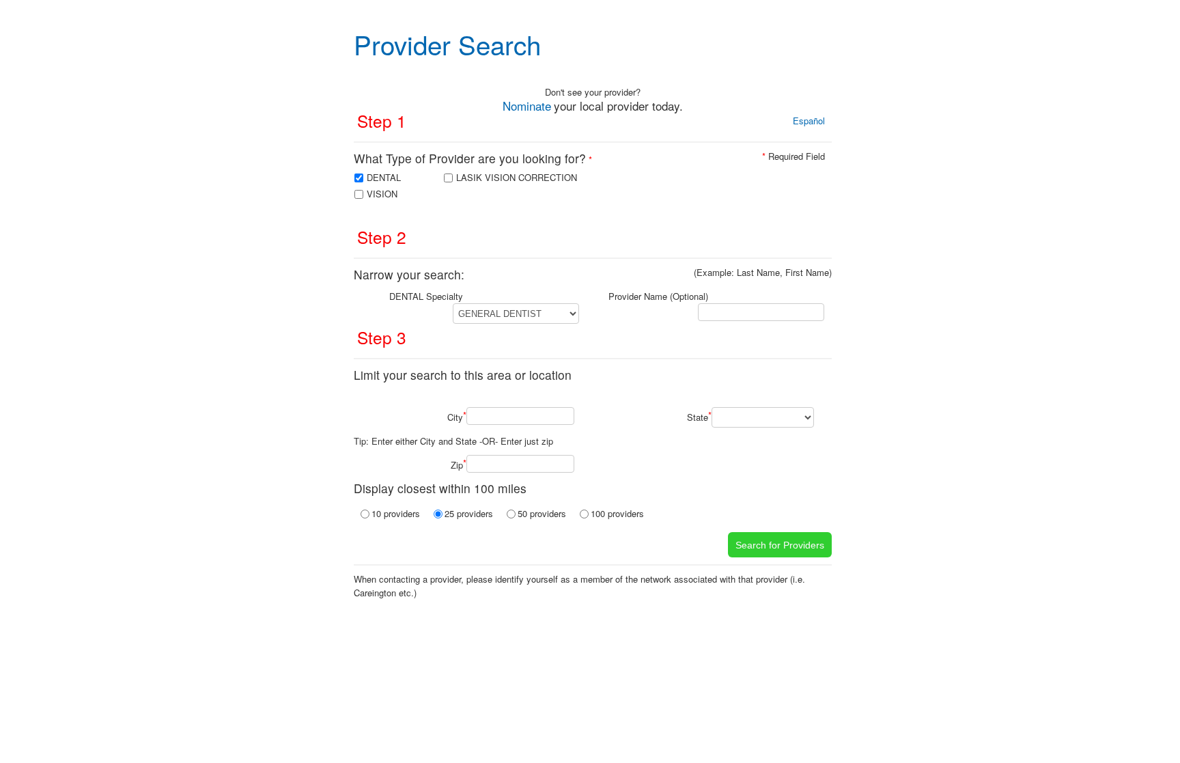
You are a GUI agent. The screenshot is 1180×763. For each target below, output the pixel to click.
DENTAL (384, 177)
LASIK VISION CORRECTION (516, 177)
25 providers (469, 513)
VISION (382, 193)
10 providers (395, 513)
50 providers (542, 513)
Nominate (527, 105)
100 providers (617, 513)
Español (809, 120)
